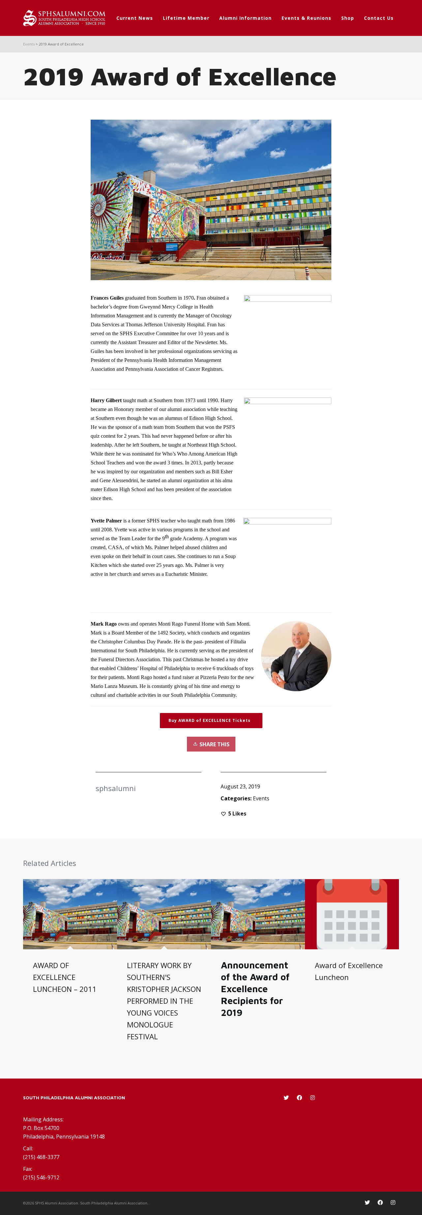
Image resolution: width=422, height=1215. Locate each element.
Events (261, 798)
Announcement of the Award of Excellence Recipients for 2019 (255, 989)
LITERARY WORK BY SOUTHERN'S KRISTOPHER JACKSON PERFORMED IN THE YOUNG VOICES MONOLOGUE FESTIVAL (164, 1000)
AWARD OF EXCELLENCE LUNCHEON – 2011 (65, 977)
